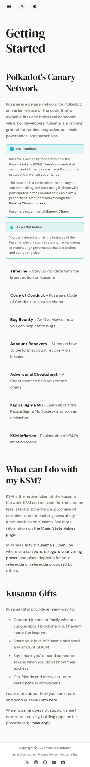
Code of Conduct (27, 295)
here (53, 700)
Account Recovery (29, 343)
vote (38, 551)
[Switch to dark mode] (34, 6)
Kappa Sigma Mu (26, 405)
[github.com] (45, 762)
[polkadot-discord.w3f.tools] (63, 762)
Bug (21, 319)
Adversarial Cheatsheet (34, 374)
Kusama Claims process (27, 203)
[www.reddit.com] (36, 762)
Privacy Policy (48, 755)
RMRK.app (39, 723)
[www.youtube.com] (54, 762)
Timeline (19, 271)
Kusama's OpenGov (55, 545)
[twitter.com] (27, 762)
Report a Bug (69, 755)
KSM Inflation (23, 435)
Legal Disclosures (24, 755)
